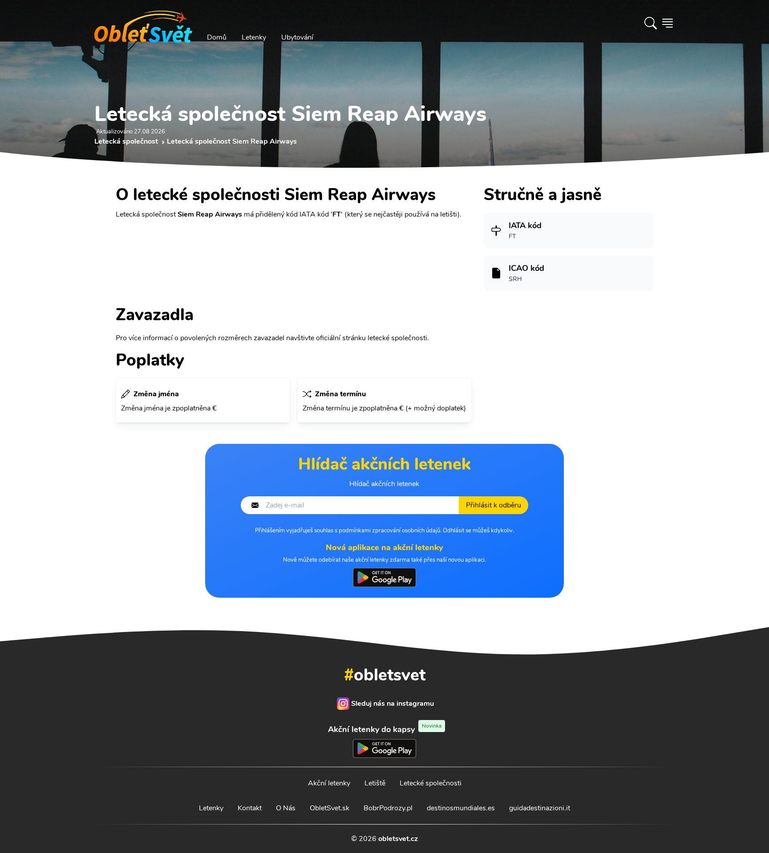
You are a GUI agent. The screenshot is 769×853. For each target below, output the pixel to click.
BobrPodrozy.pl (388, 808)
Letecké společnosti (430, 783)
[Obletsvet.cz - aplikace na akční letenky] (384, 577)
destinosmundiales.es (461, 808)
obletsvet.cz (398, 839)
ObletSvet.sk (329, 808)
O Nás (285, 808)
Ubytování (297, 37)
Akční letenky (329, 783)
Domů (217, 37)
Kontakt (250, 808)
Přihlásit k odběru (493, 505)
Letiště (374, 783)
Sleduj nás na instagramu (392, 703)
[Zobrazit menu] (667, 23)
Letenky (254, 37)
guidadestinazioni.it (539, 808)
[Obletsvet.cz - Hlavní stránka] (143, 23)
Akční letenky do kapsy (384, 729)
